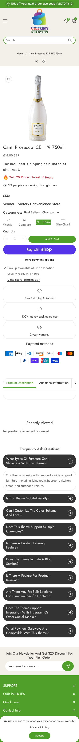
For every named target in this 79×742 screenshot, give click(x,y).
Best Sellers (32, 212)
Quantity (9, 231)
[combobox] (39, 40)
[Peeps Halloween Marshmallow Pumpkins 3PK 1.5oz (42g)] (36, 61)
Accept (39, 735)
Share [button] (47, 222)
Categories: (12, 212)
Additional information (53, 383)
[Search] (70, 40)
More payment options (39, 259)
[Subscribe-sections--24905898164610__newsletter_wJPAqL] (68, 666)
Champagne (50, 212)
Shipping (35, 164)
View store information (23, 280)
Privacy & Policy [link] (39, 727)
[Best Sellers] (43, 61)
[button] (7, 21)
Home (20, 53)
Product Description (19, 383)
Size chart (63, 224)
